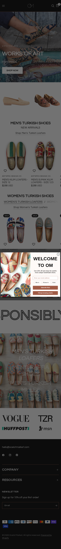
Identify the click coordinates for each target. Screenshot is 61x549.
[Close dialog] (58, 254)
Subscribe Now (45, 287)
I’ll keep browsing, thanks (45, 293)
